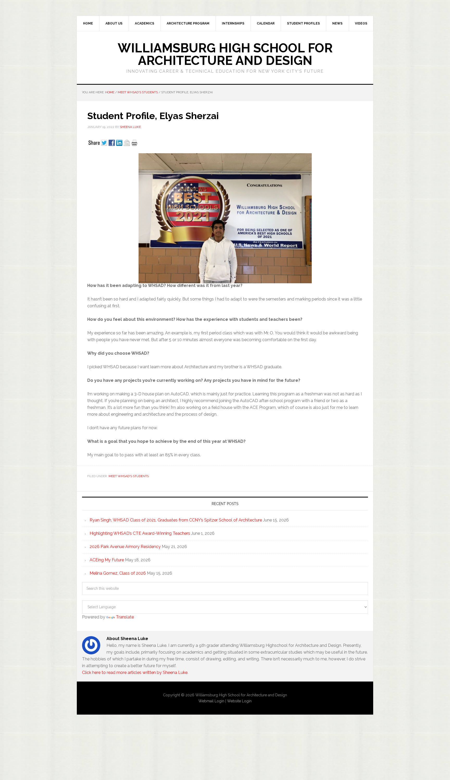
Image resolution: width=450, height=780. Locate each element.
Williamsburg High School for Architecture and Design (225, 54)
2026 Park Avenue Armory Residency (125, 546)
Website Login (239, 701)
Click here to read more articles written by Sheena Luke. (135, 672)
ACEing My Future (107, 559)
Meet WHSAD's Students (129, 476)
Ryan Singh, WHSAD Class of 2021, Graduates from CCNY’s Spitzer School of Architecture (176, 520)
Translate (125, 617)
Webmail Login (211, 701)
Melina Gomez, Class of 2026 (118, 573)
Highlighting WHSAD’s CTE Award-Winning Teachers (140, 533)
